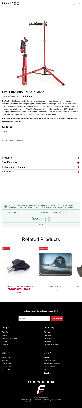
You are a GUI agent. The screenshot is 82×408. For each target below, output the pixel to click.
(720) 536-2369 (58, 399)
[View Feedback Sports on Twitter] (34, 381)
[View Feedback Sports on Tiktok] (52, 381)
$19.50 (55, 290)
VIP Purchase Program (51, 344)
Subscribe (57, 318)
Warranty (20, 140)
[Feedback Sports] (10, 3)
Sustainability (48, 338)
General (46, 357)
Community (49, 328)
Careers (4, 335)
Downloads (5, 344)
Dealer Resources (50, 367)
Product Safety (7, 364)
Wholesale (47, 370)
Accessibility (57, 401)
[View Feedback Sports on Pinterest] (38, 381)
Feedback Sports (43, 397)
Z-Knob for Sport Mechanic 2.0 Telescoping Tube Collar (19, 288)
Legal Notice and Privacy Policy (36, 401)
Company (6, 328)
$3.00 (19, 292)
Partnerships (48, 335)
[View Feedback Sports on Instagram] (43, 381)
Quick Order (48, 373)
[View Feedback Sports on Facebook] (29, 381)
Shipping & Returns (8, 140)
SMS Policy (24, 401)
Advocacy (47, 332)
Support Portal (7, 357)
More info (41, 224)
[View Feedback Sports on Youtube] (47, 381)
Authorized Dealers (50, 360)
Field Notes (47, 341)
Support (5, 353)
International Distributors (52, 364)
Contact (47, 353)
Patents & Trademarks (9, 338)
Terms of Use (49, 401)
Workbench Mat (55, 287)
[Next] (79, 265)
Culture (4, 341)
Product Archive (7, 367)
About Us (5, 332)
